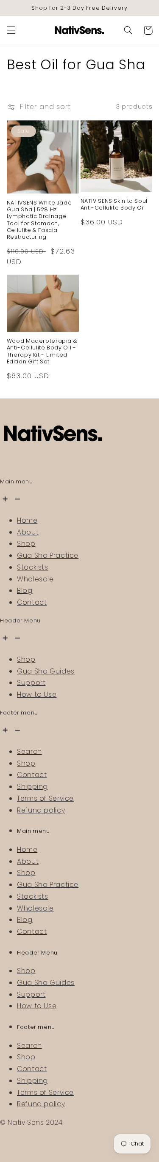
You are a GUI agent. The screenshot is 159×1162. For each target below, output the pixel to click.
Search (29, 751)
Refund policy (41, 810)
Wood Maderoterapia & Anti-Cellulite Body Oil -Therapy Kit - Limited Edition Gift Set (42, 351)
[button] (11, 30)
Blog (25, 590)
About (28, 532)
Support (31, 682)
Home (27, 520)
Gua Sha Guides (46, 671)
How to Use (36, 694)
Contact (32, 602)
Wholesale (35, 579)
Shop (26, 543)
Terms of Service (45, 798)
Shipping (32, 786)
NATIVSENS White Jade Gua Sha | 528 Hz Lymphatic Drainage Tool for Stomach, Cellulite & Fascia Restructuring (39, 220)
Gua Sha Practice (47, 555)
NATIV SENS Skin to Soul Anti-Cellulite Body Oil (114, 204)
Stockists (32, 567)
